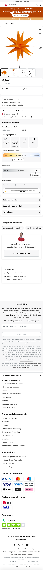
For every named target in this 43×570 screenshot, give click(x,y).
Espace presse (7, 442)
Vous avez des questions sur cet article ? (23, 191)
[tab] (21, 392)
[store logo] (12, 4)
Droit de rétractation (11, 380)
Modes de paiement (9, 404)
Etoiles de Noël (9, 23)
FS (20, 15)
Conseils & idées (18, 446)
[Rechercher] (37, 4)
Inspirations (6, 446)
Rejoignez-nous (8, 435)
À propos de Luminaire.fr (14, 414)
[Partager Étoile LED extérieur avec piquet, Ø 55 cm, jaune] (40, 33)
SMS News (5, 425)
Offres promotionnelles (11, 432)
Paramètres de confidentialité (16, 549)
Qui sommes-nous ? (9, 418)
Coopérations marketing (11, 429)
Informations (8, 452)
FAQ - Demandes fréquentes (13, 383)
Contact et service (11, 375)
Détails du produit (10, 200)
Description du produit (12, 206)
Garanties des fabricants (11, 394)
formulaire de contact (26, 361)
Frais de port (7, 397)
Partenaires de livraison (14, 497)
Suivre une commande (10, 387)
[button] (4, 72)
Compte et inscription (10, 407)
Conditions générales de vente (14, 456)
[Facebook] (16, 545)
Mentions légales (8, 467)
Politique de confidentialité (33, 363)
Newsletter (6, 422)
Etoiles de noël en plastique (12, 228)
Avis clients (7, 212)
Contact (5, 390)
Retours (5, 400)
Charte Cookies (8, 463)
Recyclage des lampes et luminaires (22, 554)
